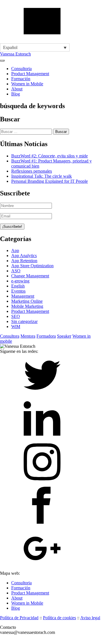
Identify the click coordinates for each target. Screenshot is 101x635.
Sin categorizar (24, 321)
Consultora (9, 336)
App (15, 250)
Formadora (46, 336)
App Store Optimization (32, 265)
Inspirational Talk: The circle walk (41, 176)
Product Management (30, 73)
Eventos (18, 291)
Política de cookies (59, 617)
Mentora (27, 336)
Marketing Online (27, 301)
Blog (15, 94)
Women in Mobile (27, 83)
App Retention (24, 260)
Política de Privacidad (19, 617)
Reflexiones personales (31, 171)
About (16, 88)
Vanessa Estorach (15, 54)
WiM (15, 326)
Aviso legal (90, 617)
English (18, 286)
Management (22, 296)
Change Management (30, 275)
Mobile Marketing (27, 306)
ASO (15, 270)
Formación (20, 78)
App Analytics (24, 255)
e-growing (20, 280)
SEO (15, 316)
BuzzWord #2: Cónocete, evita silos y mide (49, 155)
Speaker (64, 336)
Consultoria (21, 68)
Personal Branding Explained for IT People (49, 181)
